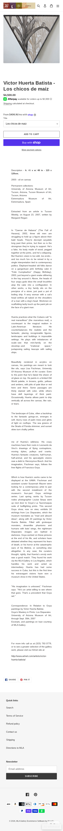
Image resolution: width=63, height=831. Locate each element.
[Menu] (58, 5)
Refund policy (13, 723)
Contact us (11, 731)
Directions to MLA (15, 748)
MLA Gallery (21, 821)
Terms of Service (14, 715)
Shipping (7, 103)
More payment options (31, 150)
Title (5, 118)
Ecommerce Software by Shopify (40, 821)
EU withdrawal (52, 826)
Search (9, 707)
